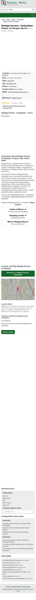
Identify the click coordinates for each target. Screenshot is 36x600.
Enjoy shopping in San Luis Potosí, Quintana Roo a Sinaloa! (18, 549)
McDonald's (6, 498)
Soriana (5, 496)
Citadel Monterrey (12, 570)
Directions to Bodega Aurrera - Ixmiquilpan (18, 273)
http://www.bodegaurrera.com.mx (18, 92)
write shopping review (18, 197)
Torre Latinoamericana (14, 567)
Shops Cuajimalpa (13, 565)
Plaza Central (11, 563)
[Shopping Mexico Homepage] (18, 3)
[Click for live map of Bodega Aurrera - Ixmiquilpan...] (18, 289)
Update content (16, 587)
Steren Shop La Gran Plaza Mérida (17, 578)
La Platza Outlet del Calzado (16, 560)
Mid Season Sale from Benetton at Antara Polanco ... (15, 533)
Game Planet (7, 503)
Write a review (8, 332)
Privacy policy (26, 587)
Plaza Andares (11, 576)
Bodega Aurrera (17, 98)
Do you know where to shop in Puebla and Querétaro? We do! (16, 541)
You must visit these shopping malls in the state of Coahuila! (18, 545)
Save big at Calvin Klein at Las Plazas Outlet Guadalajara (16, 524)
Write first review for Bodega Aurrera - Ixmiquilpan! (14, 107)
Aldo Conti (6, 505)
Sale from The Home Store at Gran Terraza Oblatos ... (16, 529)
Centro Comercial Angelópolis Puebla (17, 573)
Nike (4, 500)
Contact (8, 587)
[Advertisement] (18, 51)
